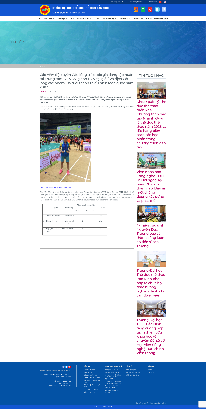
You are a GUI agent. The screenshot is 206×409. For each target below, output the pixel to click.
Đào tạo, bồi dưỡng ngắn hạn (92, 381)
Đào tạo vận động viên (92, 378)
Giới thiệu (48, 19)
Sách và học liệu (89, 392)
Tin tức (46, 66)
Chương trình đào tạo (91, 389)
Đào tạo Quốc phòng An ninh (92, 386)
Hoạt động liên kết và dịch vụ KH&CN (112, 387)
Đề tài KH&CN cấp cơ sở (113, 372)
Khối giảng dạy (131, 369)
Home (40, 66)
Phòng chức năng (132, 375)
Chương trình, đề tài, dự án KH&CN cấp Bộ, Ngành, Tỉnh (113, 377)
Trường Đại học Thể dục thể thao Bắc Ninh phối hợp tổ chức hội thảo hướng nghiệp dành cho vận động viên (151, 282)
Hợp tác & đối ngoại (105, 19)
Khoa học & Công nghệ (81, 19)
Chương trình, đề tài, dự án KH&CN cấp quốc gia (113, 382)
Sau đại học (88, 372)
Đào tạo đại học (89, 369)
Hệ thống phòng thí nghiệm (112, 391)
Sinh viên (124, 19)
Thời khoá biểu (151, 2)
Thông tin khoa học (111, 369)
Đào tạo (61, 19)
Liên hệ (149, 369)
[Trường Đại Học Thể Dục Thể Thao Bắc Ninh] (45, 10)
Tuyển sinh (138, 19)
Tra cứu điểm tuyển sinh (157, 19)
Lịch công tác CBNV (117, 2)
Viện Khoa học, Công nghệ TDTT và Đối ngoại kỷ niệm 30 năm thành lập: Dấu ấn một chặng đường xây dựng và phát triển (151, 186)
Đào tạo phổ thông (90, 375)
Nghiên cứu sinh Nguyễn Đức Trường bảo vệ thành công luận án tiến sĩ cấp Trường (150, 235)
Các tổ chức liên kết (133, 372)
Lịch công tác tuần (137, 2)
